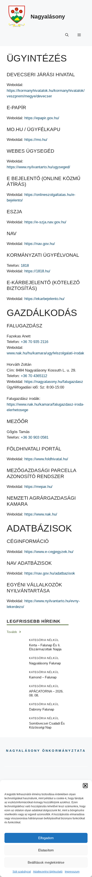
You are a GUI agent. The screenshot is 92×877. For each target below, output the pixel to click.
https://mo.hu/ (35, 140)
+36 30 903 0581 (34, 437)
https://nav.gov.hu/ (39, 244)
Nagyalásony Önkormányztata (46, 750)
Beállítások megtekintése (46, 862)
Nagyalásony (48, 16)
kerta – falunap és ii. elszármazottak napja (45, 647)
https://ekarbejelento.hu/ (44, 299)
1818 (25, 265)
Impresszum (72, 871)
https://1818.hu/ (37, 271)
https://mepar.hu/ (38, 487)
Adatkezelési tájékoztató (48, 871)
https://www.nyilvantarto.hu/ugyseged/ (38, 167)
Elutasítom (46, 850)
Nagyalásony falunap (45, 663)
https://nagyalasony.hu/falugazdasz (53, 382)
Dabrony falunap (41, 709)
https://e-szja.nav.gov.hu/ (45, 222)
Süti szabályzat (22, 871)
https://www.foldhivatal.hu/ (46, 459)
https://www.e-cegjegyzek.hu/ (48, 552)
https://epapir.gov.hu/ (41, 118)
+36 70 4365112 (34, 376)
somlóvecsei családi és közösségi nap (47, 725)
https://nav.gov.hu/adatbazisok (49, 573)
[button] (85, 785)
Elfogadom (46, 838)
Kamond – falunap (42, 677)
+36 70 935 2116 (34, 342)
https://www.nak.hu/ (40, 514)
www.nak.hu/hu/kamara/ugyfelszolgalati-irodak (45, 353)
